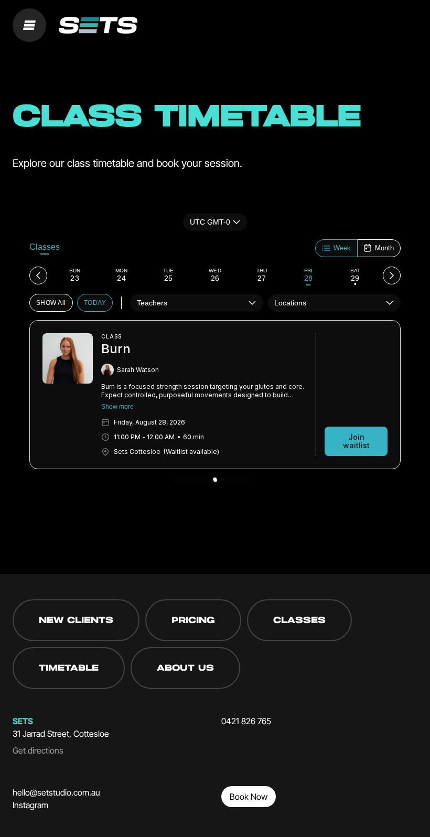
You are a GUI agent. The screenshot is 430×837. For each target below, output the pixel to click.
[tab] (75, 275)
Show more (117, 406)
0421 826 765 (246, 721)
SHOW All (51, 302)
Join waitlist (356, 441)
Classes (44, 246)
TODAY (95, 302)
